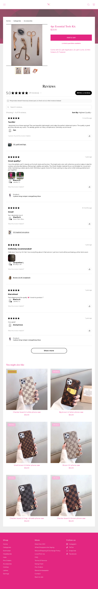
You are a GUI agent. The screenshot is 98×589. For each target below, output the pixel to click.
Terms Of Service (41, 560)
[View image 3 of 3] (35, 70)
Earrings (6, 574)
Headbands (7, 554)
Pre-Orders (7, 560)
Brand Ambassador (42, 570)
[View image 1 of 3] (18, 70)
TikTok (71, 547)
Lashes (5, 570)
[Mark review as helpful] (89, 136)
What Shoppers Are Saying (44, 547)
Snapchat (72, 551)
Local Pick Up (40, 554)
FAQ (36, 557)
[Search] (88, 4)
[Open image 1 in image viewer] (26, 45)
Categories (17, 21)
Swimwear (7, 551)
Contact (38, 574)
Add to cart (71, 37)
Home (8, 21)
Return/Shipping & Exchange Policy (47, 551)
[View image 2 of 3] (26, 70)
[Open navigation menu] (4, 4)
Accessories (28, 21)
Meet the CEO (40, 544)
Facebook (72, 554)
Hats (4, 557)
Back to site (39, 577)
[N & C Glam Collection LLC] (49, 5)
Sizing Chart (39, 564)
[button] (41, 93)
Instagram (72, 544)
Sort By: (75, 112)
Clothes (6, 567)
